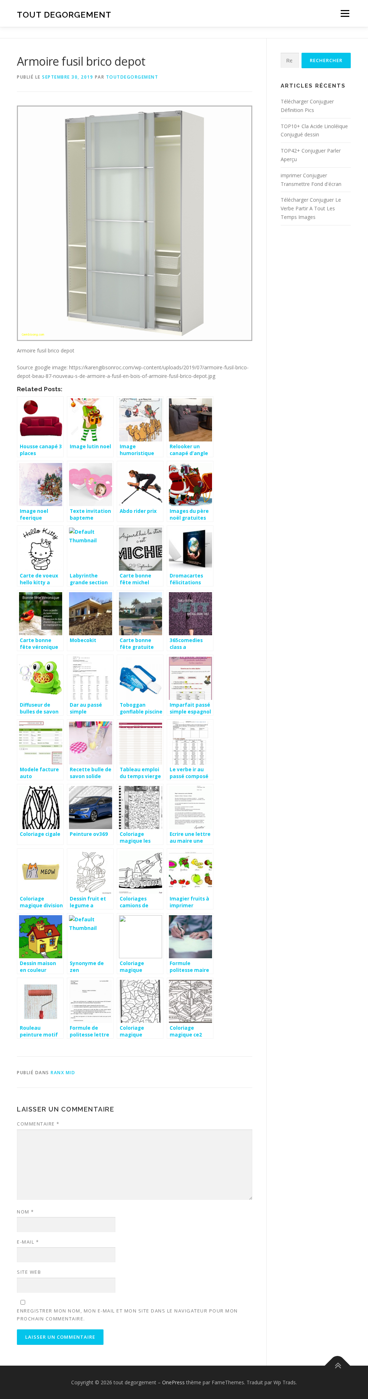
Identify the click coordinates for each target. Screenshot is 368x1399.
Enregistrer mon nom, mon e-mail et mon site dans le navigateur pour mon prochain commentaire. (127, 1314)
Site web (29, 1272)
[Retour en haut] (337, 1365)
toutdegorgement (132, 77)
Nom (25, 1211)
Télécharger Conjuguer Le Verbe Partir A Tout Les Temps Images (311, 208)
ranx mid (63, 1073)
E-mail (28, 1242)
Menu (345, 13)
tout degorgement (64, 14)
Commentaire (38, 1123)
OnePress (173, 1382)
